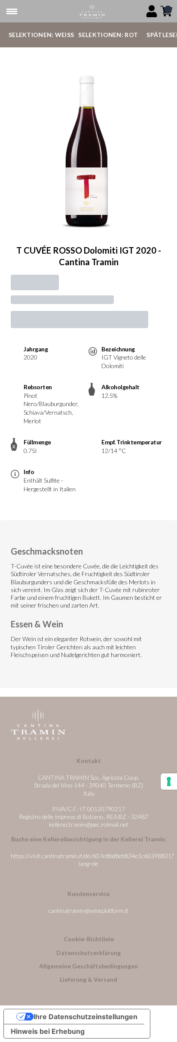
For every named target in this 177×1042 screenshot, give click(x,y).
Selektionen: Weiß (41, 34)
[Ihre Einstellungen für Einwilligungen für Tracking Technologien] (169, 781)
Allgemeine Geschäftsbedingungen (88, 966)
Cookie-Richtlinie (89, 939)
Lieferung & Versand (88, 979)
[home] (91, 11)
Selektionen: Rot (108, 34)
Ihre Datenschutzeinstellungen (85, 1016)
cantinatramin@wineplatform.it (88, 910)
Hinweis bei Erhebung (48, 1031)
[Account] (152, 11)
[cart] (166, 11)
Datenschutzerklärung (88, 952)
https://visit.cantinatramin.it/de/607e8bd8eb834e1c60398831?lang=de (92, 859)
